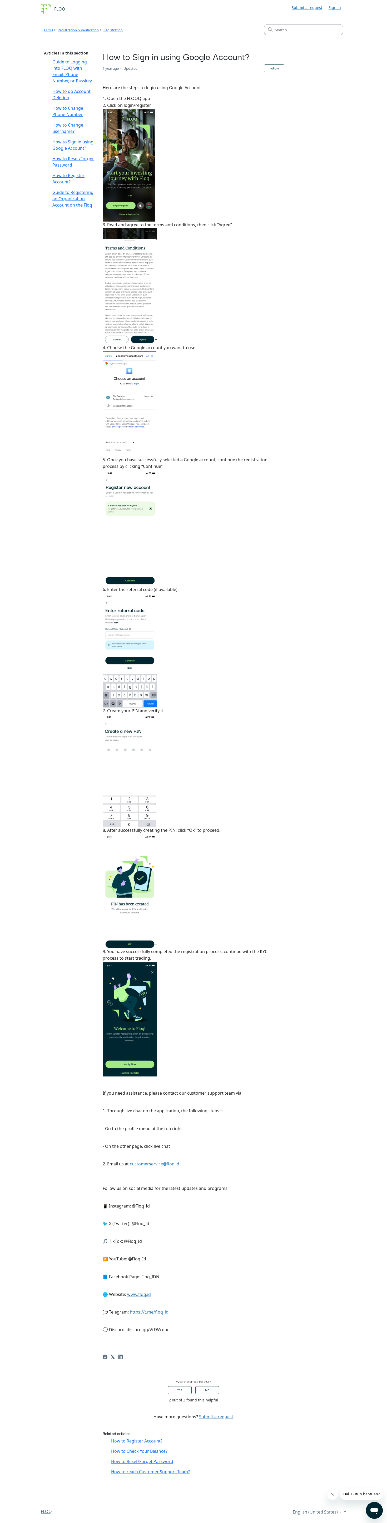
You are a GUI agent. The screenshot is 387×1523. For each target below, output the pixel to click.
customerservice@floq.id (154, 1164)
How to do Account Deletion (71, 94)
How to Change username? (67, 128)
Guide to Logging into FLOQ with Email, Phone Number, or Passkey (72, 71)
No (207, 1390)
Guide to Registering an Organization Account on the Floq (72, 198)
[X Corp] (112, 1357)
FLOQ (48, 30)
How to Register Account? (68, 179)
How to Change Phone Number (67, 111)
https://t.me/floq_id (149, 1312)
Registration (113, 30)
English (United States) (316, 1512)
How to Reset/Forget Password (73, 162)
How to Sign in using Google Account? (72, 145)
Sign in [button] (335, 7)
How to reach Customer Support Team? (150, 1472)
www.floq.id (139, 1294)
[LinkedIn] (120, 1357)
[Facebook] (105, 1357)
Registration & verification (78, 30)
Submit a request (307, 7)
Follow (274, 68)
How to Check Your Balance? (139, 1451)
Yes (179, 1390)
